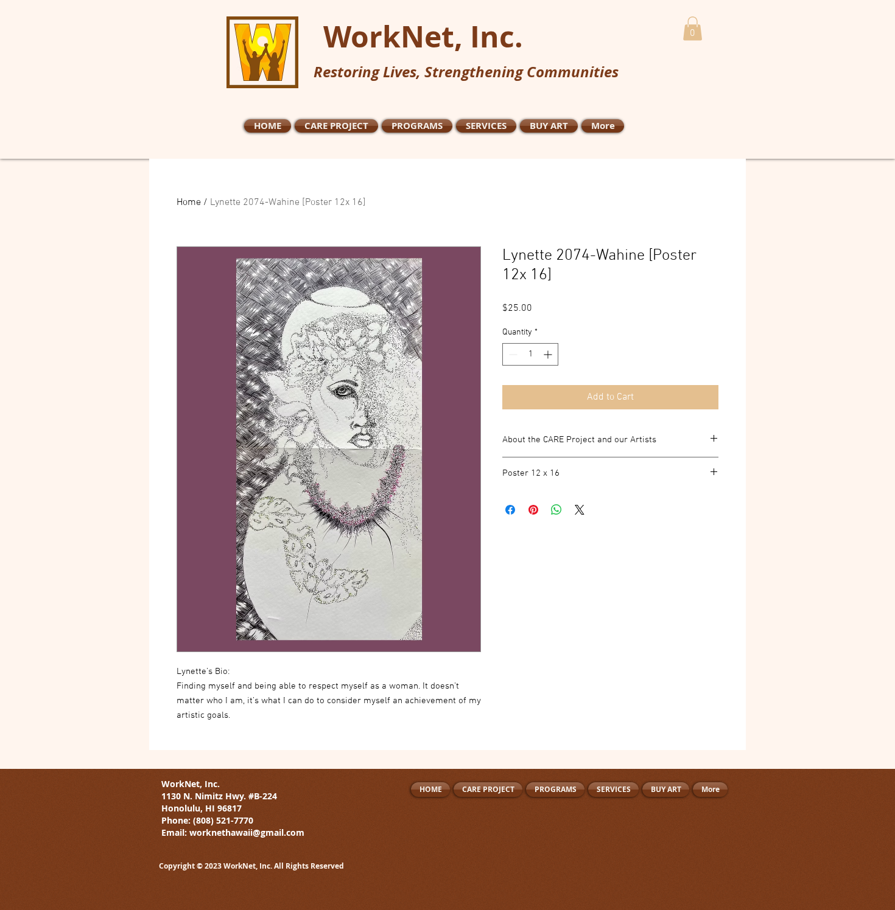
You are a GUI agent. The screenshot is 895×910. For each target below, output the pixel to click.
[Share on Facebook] (510, 509)
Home (189, 202)
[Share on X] (579, 509)
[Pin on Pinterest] (533, 509)
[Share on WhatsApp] (556, 509)
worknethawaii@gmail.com (246, 832)
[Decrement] (511, 354)
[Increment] (548, 354)
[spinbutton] (530, 354)
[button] (693, 28)
